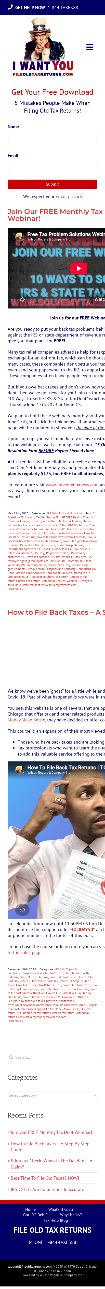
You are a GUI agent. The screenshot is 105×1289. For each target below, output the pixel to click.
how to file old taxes (48, 541)
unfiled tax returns (53, 581)
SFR (27, 577)
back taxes (22, 521)
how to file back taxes (76, 985)
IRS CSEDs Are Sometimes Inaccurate (47, 1189)
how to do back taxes (69, 533)
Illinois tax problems (70, 545)
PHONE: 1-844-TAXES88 (52, 1242)
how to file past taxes (76, 541)
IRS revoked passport (36, 557)
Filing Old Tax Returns (74, 525)
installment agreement (23, 549)
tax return (62, 577)
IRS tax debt (78, 557)
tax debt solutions (43, 577)
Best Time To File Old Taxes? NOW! (45, 1178)
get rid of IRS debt (43, 533)
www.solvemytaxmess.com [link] (72, 485)
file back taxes (72, 521)
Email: (14, 155)
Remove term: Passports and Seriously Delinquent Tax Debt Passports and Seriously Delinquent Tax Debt (52, 571)
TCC (19, 1013)
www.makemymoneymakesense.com (42, 1017)
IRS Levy (39, 553)
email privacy (69, 196)
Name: (14, 126)
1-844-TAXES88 (48, 7)
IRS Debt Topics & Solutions (64, 513)
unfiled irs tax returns (37, 1013)
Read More (14, 588)
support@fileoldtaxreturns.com (30, 1266)
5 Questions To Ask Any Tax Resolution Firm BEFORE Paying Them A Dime (51, 517)
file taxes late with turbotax (41, 525)
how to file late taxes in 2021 (41, 997)
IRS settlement (60, 557)
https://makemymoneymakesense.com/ (33, 1005)
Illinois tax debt (45, 545)
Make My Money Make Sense (60, 1009)
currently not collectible (46, 521)
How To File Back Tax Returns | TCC (38, 985)
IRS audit (44, 549)
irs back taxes (60, 549)
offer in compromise (33, 565)
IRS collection (79, 549)
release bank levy (58, 565)
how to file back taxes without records (60, 537)
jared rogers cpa (38, 561)
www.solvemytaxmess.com (58, 585)
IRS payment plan (56, 553)
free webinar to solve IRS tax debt (55, 529)
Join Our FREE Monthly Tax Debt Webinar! (51, 1132)
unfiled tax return (29, 581)
